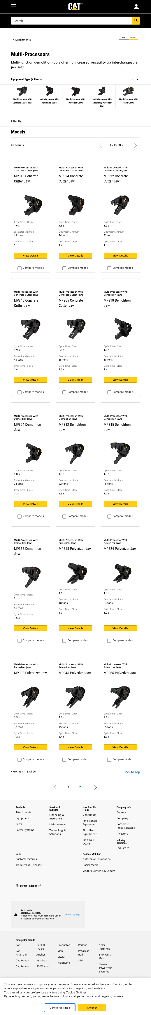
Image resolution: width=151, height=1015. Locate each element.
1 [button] (68, 787)
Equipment (22, 818)
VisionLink (63, 962)
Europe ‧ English (28, 885)
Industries (123, 848)
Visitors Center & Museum (99, 870)
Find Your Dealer (88, 841)
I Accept (92, 1007)
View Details (30, 255)
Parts (19, 824)
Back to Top (132, 772)
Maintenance (57, 824)
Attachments (23, 39)
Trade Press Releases (29, 865)
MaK (60, 951)
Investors (122, 833)
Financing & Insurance (56, 816)
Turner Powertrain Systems (106, 967)
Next (136, 79)
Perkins (82, 945)
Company (122, 818)
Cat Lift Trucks (40, 946)
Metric (133, 37)
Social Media (91, 865)
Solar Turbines (104, 946)
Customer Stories (26, 859)
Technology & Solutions (57, 832)
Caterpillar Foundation (97, 859)
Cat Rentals (23, 966)
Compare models (33, 267)
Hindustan (63, 945)
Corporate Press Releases (126, 825)
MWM (61, 956)
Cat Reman (22, 960)
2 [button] (80, 787)
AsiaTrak (41, 960)
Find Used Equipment (89, 832)
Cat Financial (21, 952)
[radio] (124, 37)
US (123, 37)
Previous (132, 79)
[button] (136, 6)
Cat (18, 945)
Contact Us (89, 814)
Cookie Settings (72, 914)
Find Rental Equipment (90, 822)
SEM (81, 960)
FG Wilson (42, 966)
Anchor (40, 954)
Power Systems (25, 830)
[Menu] (13, 6)
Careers (121, 812)
